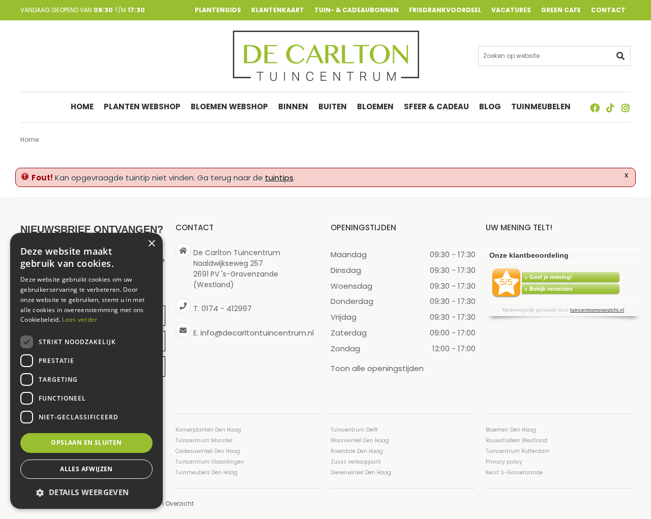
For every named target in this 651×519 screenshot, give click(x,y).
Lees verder (79, 319)
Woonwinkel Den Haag (360, 440)
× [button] (151, 244)
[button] (86, 492)
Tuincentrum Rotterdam (518, 451)
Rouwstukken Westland (516, 440)
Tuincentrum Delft (354, 430)
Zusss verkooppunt (356, 462)
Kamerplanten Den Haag (208, 430)
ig (625, 108)
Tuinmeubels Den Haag (206, 472)
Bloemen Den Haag (511, 430)
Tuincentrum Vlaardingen (209, 462)
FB (595, 108)
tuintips (279, 177)
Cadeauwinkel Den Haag (207, 451)
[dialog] (86, 371)
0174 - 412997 (226, 308)
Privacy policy (504, 462)
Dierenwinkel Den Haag (361, 472)
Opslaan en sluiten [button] (86, 442)
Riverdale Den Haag (357, 451)
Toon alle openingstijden (377, 367)
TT (610, 108)
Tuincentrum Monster (203, 440)
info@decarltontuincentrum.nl (257, 332)
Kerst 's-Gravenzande (514, 472)
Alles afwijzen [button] (86, 469)
